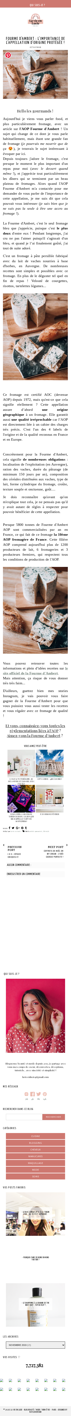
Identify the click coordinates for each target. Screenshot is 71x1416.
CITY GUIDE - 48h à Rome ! (49, 779)
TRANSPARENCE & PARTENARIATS (35, 15)
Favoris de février (49, 814)
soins (35, 1176)
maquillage (35, 1162)
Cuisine (35, 1136)
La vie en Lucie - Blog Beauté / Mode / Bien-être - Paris (34, 1410)
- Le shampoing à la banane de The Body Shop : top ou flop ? (35, 1304)
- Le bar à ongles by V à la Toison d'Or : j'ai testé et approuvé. (35, 1213)
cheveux (35, 1149)
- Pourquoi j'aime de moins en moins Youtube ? (35, 1259)
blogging (35, 1142)
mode (35, 1169)
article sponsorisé (36, 831)
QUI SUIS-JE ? (37, 5)
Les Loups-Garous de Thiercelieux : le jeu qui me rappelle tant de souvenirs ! (21, 818)
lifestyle (46, 831)
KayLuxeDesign (35, 1412)
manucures (35, 1156)
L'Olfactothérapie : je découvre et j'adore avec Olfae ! (21, 781)
